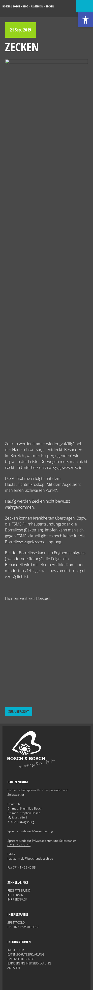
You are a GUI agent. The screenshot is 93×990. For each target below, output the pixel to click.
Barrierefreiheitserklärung (29, 963)
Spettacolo (16, 922)
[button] (85, 19)
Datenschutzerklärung (25, 954)
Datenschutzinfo (20, 959)
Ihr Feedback (17, 899)
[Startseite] (31, 767)
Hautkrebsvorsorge (23, 927)
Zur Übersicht (18, 711)
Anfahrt (13, 968)
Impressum (15, 950)
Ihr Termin (15, 895)
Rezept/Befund (18, 890)
